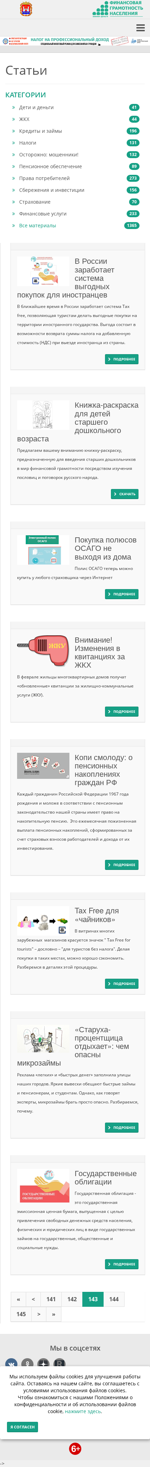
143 (93, 1299)
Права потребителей (78, 178)
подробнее (124, 359)
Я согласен (22, 1426)
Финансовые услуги (78, 213)
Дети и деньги (78, 107)
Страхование (78, 201)
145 (21, 1314)
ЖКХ (78, 119)
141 (51, 1299)
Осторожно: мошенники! (78, 154)
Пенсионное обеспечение (78, 166)
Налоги (78, 142)
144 (114, 1299)
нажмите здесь (83, 1411)
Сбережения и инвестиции (78, 190)
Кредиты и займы (78, 131)
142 (72, 1299)
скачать (127, 493)
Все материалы (78, 225)
